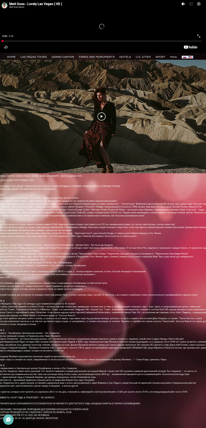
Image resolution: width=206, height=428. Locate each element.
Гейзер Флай (16, 245)
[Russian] (184, 57)
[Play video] (102, 116)
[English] (190, 57)
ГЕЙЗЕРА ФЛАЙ (80, 409)
